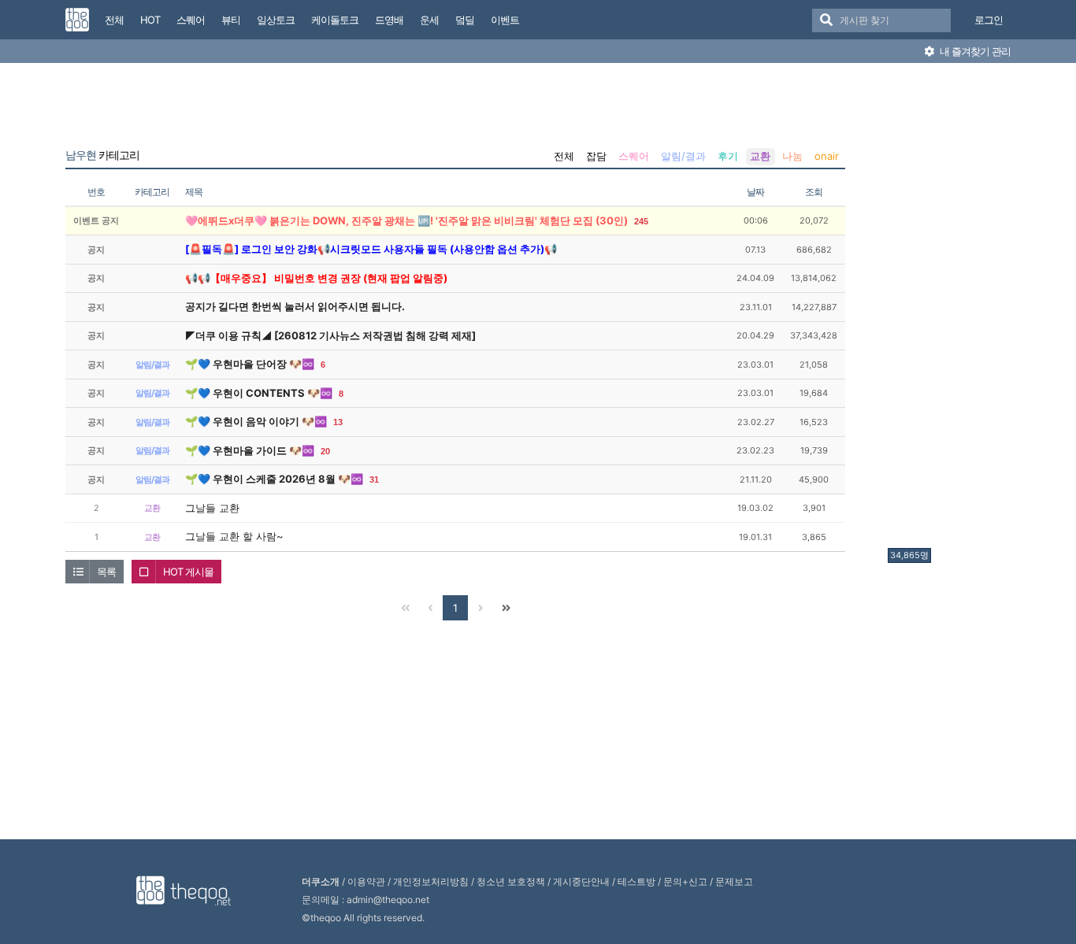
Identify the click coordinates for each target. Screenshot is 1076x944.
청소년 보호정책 (511, 881)
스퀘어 (633, 156)
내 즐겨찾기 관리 (974, 51)
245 (641, 221)
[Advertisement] (951, 309)
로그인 (988, 19)
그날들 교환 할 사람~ (234, 536)
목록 (106, 571)
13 (338, 422)
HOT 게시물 (188, 571)
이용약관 (366, 881)
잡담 (596, 156)
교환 (760, 156)
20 (325, 451)
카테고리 (102, 155)
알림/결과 (683, 156)
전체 (564, 156)
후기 (728, 156)
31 (374, 479)
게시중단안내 (581, 881)
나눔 (792, 156)
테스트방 (636, 881)
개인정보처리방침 (431, 881)
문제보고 (734, 881)
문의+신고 (685, 881)
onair (826, 156)
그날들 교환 (212, 508)
